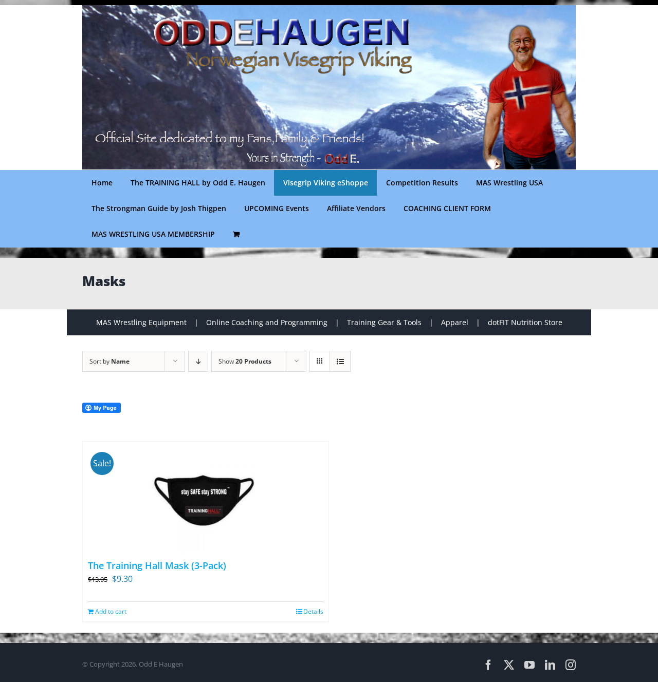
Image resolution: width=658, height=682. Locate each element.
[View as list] (340, 361)
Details (313, 611)
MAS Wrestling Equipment (141, 322)
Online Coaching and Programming (266, 322)
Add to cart (110, 611)
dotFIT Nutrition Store (525, 322)
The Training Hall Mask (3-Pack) (157, 565)
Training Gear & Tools (384, 322)
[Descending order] (198, 361)
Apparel (454, 322)
